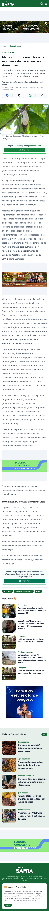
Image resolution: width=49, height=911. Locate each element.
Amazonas (7, 591)
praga (38, 591)
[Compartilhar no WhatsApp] (30, 95)
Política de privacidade (28, 900)
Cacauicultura (15, 46)
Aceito (8, 905)
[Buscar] (41, 3)
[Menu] (46, 3)
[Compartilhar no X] (19, 95)
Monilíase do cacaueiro (23, 591)
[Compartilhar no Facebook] (7, 95)
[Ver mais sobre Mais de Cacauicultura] (44, 734)
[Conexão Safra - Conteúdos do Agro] (8, 4)
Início (4, 46)
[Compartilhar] (42, 95)
